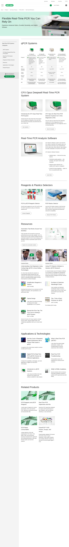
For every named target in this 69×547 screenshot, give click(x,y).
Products (6, 9)
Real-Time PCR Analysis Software (8, 57)
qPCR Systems (6, 49)
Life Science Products (13, 9)
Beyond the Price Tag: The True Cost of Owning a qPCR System (34, 312)
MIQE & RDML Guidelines (58, 369)
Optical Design (31, 298)
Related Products (6, 67)
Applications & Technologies (8, 65)
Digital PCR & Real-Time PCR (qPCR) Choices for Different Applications (34, 356)
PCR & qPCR (21, 9)
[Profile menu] (61, 5)
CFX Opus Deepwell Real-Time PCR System (9, 53)
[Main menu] (2, 5)
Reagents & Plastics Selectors (9, 59)
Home (2, 9)
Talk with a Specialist (9, 76)
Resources (5, 62)
